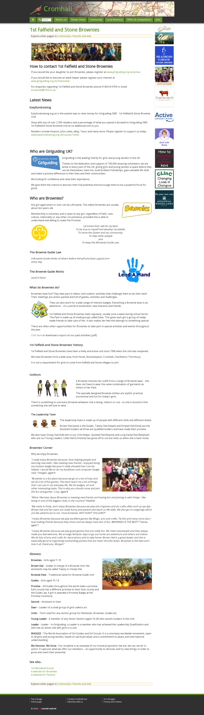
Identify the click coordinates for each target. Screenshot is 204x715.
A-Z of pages (109, 699)
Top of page (36, 699)
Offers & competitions (139, 19)
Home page (36, 701)
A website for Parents (43, 674)
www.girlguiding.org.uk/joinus (123, 72)
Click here (36, 335)
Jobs (158, 19)
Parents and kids (81, 36)
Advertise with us (75, 701)
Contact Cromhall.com (77, 699)
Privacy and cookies (113, 701)
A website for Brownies (44, 671)
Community (95, 19)
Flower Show (78, 19)
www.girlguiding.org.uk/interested (50, 81)
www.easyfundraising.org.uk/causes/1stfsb (55, 134)
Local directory (114, 19)
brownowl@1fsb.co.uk (43, 90)
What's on (61, 19)
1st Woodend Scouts (42, 668)
